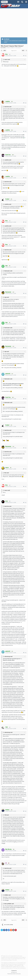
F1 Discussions (17, 47)
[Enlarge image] (17, 65)
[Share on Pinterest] (16, 930)
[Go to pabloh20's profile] (2, 374)
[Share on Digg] (6, 930)
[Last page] (26, 51)
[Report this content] (23, 55)
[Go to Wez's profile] (2, 54)
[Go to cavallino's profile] (2, 102)
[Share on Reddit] (11, 930)
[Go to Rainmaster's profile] (2, 292)
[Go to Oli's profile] (2, 863)
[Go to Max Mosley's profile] (2, 849)
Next (23, 50)
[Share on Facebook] (4, 930)
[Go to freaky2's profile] (2, 199)
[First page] (2, 51)
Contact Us (14, 970)
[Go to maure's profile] (2, 468)
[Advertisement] (14, 23)
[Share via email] (13, 930)
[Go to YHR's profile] (2, 727)
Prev (5, 50)
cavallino (4, 47)
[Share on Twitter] (2, 930)
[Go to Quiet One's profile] (2, 155)
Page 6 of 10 (14, 50)
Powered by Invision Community (14, 973)
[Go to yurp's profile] (2, 501)
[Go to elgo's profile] (2, 266)
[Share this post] (25, 55)
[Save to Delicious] (9, 930)
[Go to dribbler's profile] (2, 810)
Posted (10, 55)
